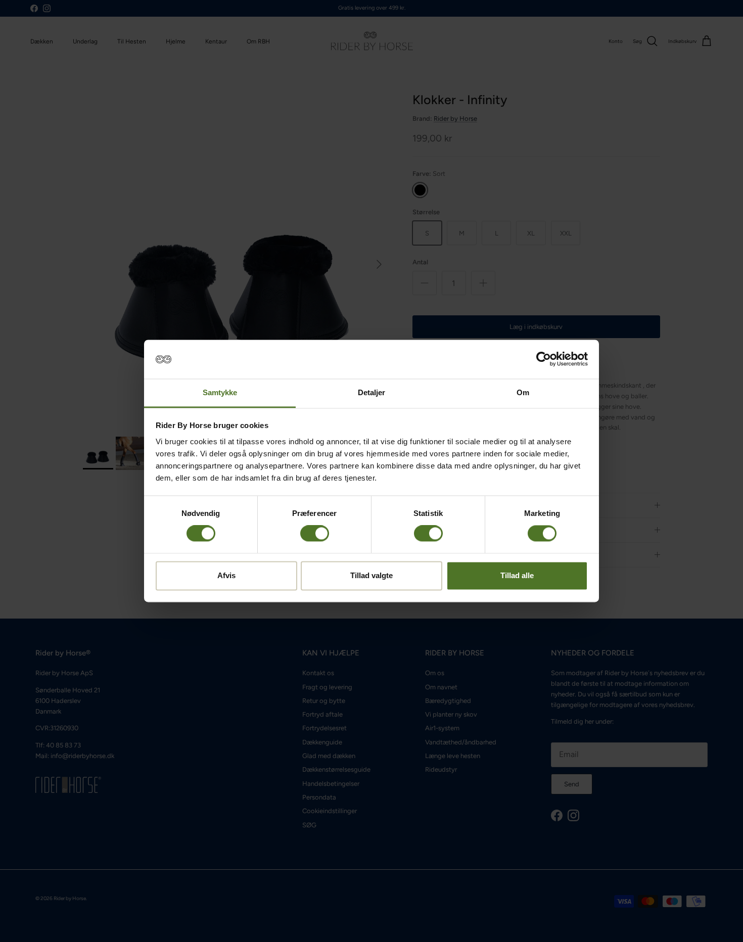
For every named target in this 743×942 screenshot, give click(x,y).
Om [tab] (523, 392)
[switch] (314, 534)
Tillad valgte (371, 575)
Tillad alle (517, 575)
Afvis (226, 575)
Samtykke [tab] (220, 392)
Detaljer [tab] (372, 392)
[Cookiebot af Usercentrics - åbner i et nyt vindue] (543, 359)
